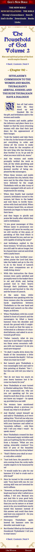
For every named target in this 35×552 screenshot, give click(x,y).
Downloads (20, 18)
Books (31, 18)
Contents (18, 64)
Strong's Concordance (13, 14)
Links (17, 22)
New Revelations (11, 11)
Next (26, 64)
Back (9, 64)
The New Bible (17, 7)
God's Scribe (7, 18)
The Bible (28, 11)
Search (29, 14)
